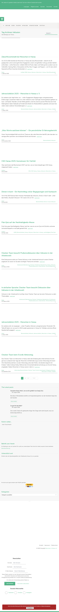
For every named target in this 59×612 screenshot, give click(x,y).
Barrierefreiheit (24, 109)
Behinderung (26, 265)
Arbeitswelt (20, 265)
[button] (2, 19)
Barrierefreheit (39, 201)
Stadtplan (42, 25)
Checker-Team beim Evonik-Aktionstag (17, 355)
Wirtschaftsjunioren (51, 266)
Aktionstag (17, 370)
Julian (3, 109)
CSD (29, 171)
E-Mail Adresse (9, 571)
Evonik (37, 370)
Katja (3, 300)
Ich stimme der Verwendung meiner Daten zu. (18, 580)
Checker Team (31, 370)
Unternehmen (42, 266)
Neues (13, 25)
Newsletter (49, 6)
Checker (32, 265)
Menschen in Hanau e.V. (51, 548)
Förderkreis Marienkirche (41, 265)
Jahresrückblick (37, 109)
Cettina (3, 170)
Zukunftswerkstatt (51, 72)
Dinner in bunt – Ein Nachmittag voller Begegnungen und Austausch (29, 192)
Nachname (9, 567)
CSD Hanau (34, 171)
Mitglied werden (35, 6)
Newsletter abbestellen (23, 583)
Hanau (29, 72)
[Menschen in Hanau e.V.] (11, 20)
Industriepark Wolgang (44, 370)
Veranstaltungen (33, 25)
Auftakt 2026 (24, 72)
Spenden (42, 6)
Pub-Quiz (53, 232)
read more (29, 69)
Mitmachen (25, 25)
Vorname (9, 563)
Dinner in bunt (47, 201)
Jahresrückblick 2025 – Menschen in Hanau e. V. (21, 93)
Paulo (3, 72)
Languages (26, 6)
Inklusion (33, 72)
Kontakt (55, 6)
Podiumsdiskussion (33, 266)
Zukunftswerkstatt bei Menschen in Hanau (19, 57)
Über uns (7, 25)
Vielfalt (54, 109)
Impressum (47, 545)
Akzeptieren (30, 608)
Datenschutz (54, 545)
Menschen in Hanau (41, 72)
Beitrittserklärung (6, 448)
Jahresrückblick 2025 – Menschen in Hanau (19, 322)
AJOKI (15, 232)
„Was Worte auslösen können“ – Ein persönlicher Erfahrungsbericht (29, 130)
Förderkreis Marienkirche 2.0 (43, 299)
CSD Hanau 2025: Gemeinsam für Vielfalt (19, 161)
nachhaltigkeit (47, 232)
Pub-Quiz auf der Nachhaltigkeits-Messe (18, 222)
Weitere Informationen (45, 606)
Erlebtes (18, 25)
